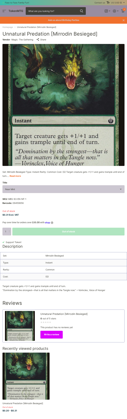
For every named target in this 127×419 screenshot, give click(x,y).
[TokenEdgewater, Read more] (107, 11)
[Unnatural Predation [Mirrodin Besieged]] (26, 376)
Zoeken (81, 11)
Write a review (51, 334)
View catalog (4, 11)
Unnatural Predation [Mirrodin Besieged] (22, 403)
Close (123, 20)
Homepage (7, 27)
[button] (10, 229)
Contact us (99, 2)
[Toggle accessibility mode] (108, 3)
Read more (15, 176)
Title (4, 182)
